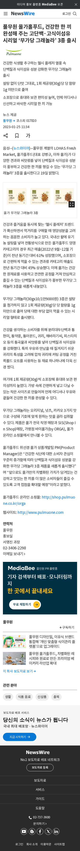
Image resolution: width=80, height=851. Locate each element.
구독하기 (68, 627)
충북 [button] (56, 697)
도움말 (40, 808)
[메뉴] (5, 13)
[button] (5, 135)
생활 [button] (8, 697)
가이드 (40, 799)
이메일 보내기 (14, 554)
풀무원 (9, 121)
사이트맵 (59, 844)
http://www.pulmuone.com (40, 512)
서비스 (40, 790)
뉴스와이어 (21, 148)
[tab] (40, 780)
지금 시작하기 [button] (18, 737)
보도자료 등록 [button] (40, 767)
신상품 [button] (42, 697)
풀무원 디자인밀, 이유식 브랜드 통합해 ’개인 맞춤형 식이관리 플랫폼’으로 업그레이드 (52, 642)
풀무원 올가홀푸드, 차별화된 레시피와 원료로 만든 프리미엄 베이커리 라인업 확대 (51, 658)
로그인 (19, 844)
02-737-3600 (41, 817)
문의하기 (39, 824)
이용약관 (46, 844)
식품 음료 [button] (24, 697)
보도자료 (40, 780)
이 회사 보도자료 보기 (19, 671)
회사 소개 (32, 844)
